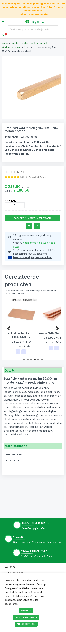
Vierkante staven (11, 47)
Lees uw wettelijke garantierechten (32, 257)
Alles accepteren (26, 624)
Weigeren (26, 610)
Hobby (15, 43)
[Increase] (21, 205)
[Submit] (54, 29)
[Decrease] (7, 205)
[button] (31, 121)
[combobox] (33, 29)
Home (5, 43)
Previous (10, 327)
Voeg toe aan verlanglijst (29, 226)
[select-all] (15, 293)
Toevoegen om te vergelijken (37, 226)
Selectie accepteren (26, 617)
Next (56, 327)
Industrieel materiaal (34, 43)
